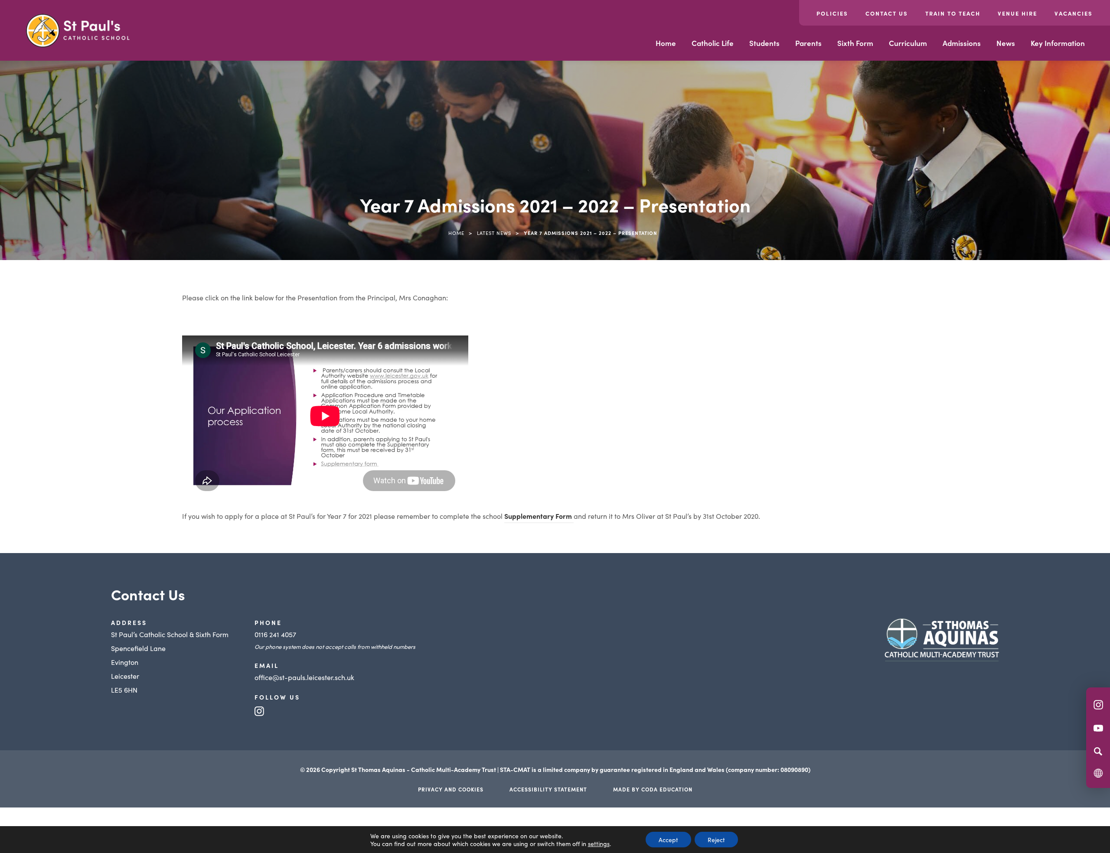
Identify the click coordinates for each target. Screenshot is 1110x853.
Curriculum (908, 43)
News (1005, 43)
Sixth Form (855, 43)
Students (764, 43)
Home (666, 43)
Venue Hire (1017, 13)
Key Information (1058, 43)
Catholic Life (713, 43)
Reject (716, 839)
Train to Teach (952, 13)
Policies (832, 13)
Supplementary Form (539, 517)
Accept (668, 839)
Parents (808, 43)
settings (599, 843)
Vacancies (1073, 13)
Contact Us (886, 13)
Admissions (962, 43)
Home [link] (456, 232)
